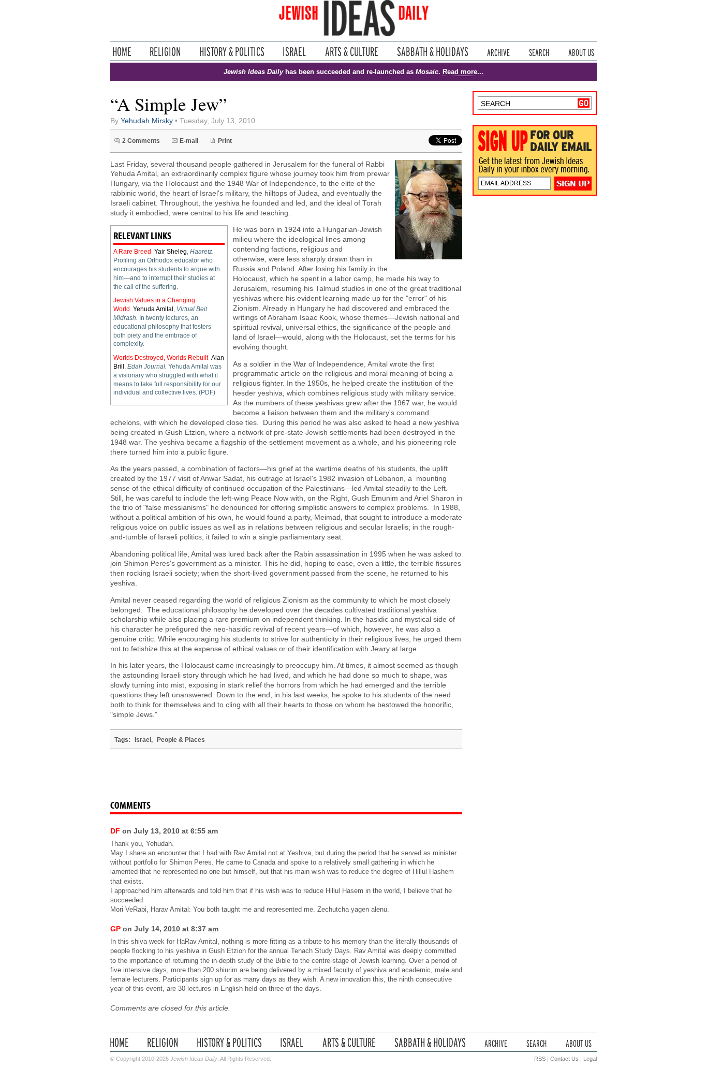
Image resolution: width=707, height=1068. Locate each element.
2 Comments (141, 140)
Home (122, 51)
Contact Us (564, 1059)
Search (539, 51)
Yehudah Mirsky (147, 121)
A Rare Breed (132, 251)
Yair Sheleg (170, 251)
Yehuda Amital (153, 309)
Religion (165, 51)
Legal (590, 1059)
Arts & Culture (351, 51)
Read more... (463, 72)
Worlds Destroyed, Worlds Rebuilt (160, 357)
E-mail (189, 140)
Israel (294, 51)
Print (225, 140)
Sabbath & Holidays (432, 51)
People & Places (181, 739)
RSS (540, 1059)
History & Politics (232, 51)
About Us (581, 51)
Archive (498, 51)
